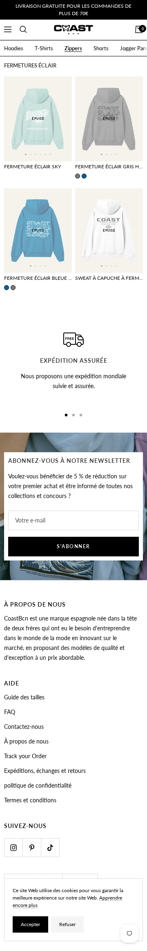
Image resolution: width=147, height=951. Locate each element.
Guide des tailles (24, 697)
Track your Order (25, 755)
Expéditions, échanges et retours (45, 770)
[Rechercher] (23, 29)
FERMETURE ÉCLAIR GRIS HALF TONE (109, 166)
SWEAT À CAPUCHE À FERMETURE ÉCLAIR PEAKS (109, 278)
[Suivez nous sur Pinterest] (31, 847)
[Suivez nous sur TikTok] (50, 847)
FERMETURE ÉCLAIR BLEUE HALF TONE (38, 278)
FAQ (9, 711)
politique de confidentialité (37, 785)
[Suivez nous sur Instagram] (13, 847)
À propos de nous (26, 741)
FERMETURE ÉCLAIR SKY (32, 166)
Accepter (30, 924)
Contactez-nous (24, 726)
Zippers (73, 48)
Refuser (67, 924)
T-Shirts (44, 48)
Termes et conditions (30, 800)
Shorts (101, 48)
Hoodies (13, 48)
